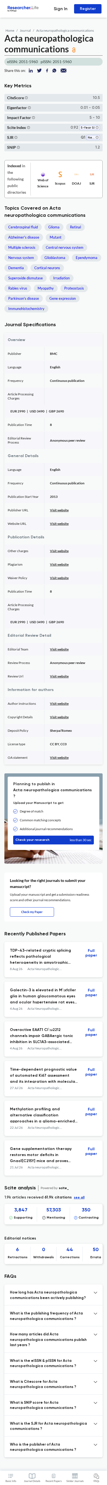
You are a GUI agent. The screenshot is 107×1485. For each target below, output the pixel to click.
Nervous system (21, 257)
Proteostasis (74, 288)
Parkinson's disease (23, 298)
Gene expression (62, 298)
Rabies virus (17, 288)
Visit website (59, 510)
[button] (26, 97)
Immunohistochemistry (26, 308)
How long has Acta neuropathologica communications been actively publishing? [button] (48, 1295)
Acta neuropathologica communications (65, 30)
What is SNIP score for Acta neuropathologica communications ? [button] (43, 1405)
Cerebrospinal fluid (23, 227)
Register (88, 8)
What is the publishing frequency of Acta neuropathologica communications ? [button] (46, 1316)
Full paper (91, 953)
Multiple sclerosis (21, 247)
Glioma (54, 227)
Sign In (60, 8)
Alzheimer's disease (23, 237)
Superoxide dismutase (25, 278)
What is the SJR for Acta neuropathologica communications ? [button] (48, 1426)
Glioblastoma (54, 257)
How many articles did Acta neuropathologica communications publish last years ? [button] (48, 1340)
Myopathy (46, 288)
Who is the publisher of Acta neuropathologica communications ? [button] (43, 1447)
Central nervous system (64, 247)
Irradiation (61, 278)
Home (9, 30)
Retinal (75, 227)
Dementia (16, 268)
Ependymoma (86, 257)
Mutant (55, 237)
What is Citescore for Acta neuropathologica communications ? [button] (43, 1384)
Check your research (53, 840)
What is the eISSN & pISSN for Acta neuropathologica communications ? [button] (43, 1363)
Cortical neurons (47, 268)
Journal (25, 30)
